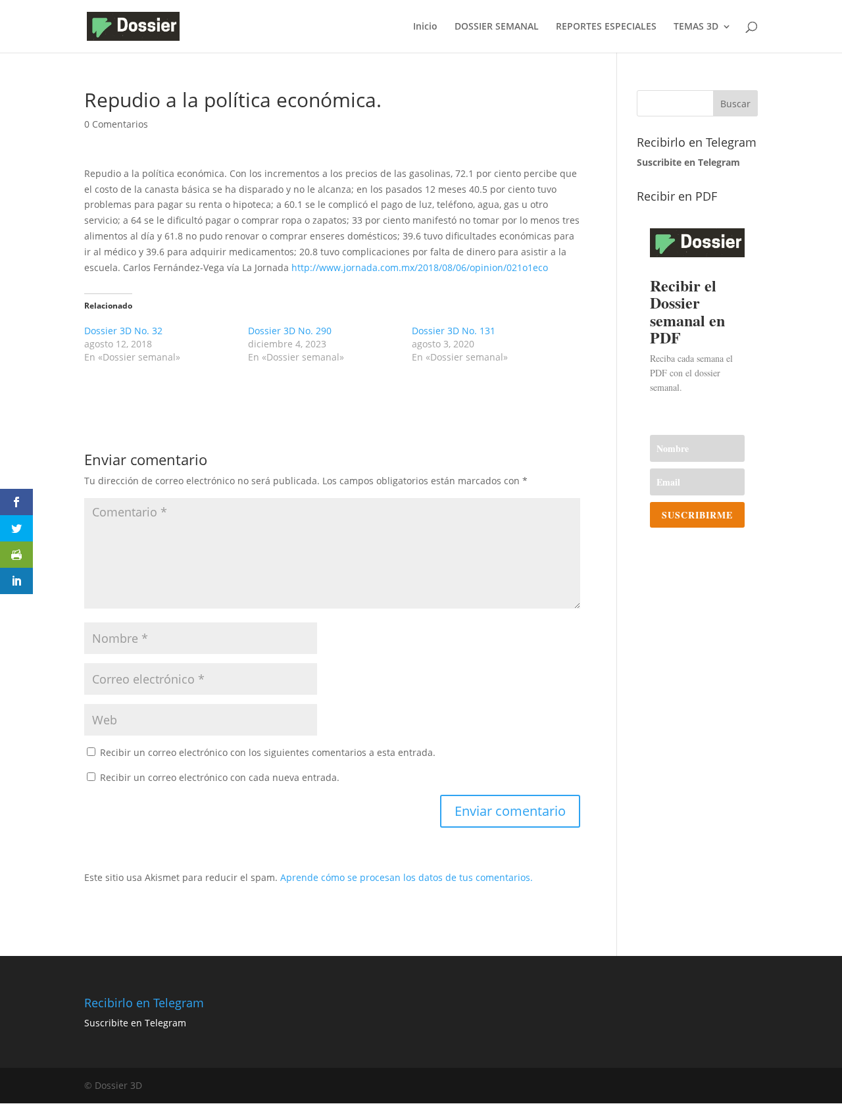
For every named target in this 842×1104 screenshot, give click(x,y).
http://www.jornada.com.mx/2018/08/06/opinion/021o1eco (418, 267)
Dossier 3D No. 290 (290, 330)
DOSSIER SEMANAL (497, 27)
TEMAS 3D (696, 27)
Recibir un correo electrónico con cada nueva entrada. (219, 777)
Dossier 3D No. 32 (123, 330)
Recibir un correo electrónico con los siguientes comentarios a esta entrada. (267, 752)
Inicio (425, 27)
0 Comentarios (116, 124)
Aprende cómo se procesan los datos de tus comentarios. (406, 877)
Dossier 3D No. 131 (453, 330)
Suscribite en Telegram (135, 1022)
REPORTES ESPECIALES (606, 27)
